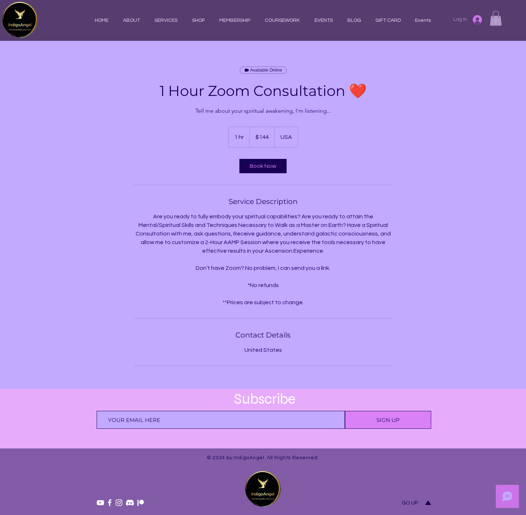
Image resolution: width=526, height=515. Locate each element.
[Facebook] (109, 502)
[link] (263, 166)
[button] (282, 20)
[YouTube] (100, 502)
